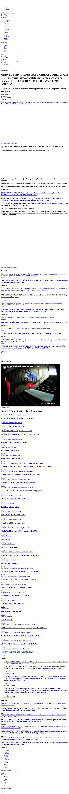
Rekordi (6, 25)
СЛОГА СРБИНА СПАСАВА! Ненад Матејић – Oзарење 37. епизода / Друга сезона (31, 333)
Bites (5, 48)
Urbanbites (9, 97)
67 (1, 338)
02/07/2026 (4, 314)
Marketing (7, 8)
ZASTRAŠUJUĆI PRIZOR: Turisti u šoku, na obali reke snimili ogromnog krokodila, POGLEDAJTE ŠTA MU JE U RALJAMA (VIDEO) (30, 194)
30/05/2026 (4, 325)
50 (1, 287)
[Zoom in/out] (6, 791)
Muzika (6, 27)
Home (2, 70)
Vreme (6, 38)
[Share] (3, 791)
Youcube (6, 36)
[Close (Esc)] (1, 791)
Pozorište (6, 29)
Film (5, 30)
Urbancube (4, 17)
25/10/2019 (4, 96)
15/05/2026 (4, 351)
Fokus (5, 35)
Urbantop (6, 20)
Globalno (6, 21)
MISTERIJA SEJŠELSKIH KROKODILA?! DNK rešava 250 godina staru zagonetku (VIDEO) (34, 322)
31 (1, 327)
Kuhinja (6, 39)
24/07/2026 (4, 285)
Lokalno (6, 23)
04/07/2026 (4, 300)
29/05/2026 (4, 336)
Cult (5, 50)
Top (5, 47)
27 (1, 301)
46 (1, 352)
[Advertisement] (20, 3)
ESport (6, 32)
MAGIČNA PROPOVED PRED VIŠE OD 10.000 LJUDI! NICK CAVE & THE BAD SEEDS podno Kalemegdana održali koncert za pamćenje (33, 709)
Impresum (6, 9)
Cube (5, 45)
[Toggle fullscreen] (4, 791)
